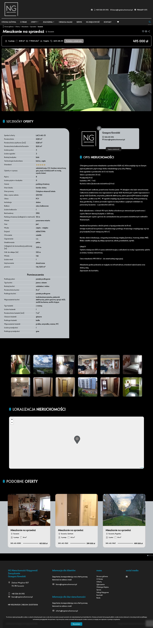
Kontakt (107, 22)
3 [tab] (151, 555)
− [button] (12, 422)
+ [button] (12, 419)
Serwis (79, 22)
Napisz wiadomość (113, 149)
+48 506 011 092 (18, 593)
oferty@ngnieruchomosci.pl (67, 610)
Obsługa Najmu (65, 22)
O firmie (23, 22)
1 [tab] (147, 555)
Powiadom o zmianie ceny (74, 41)
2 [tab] (149, 555)
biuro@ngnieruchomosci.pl (114, 139)
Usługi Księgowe (102, 592)
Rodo (98, 598)
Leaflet (141, 467)
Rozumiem (76, 624)
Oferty (34, 22)
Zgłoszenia (100, 584)
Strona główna (9, 22)
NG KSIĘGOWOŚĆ (93, 22)
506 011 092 (109, 137)
